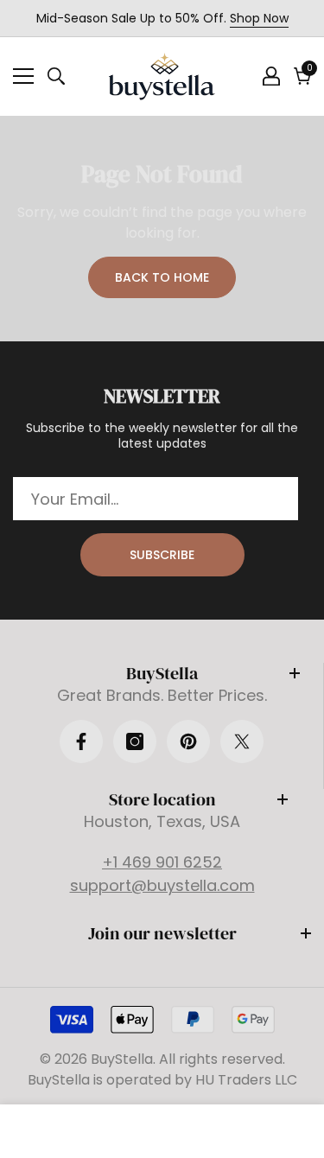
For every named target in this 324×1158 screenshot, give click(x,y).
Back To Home (162, 277)
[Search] (56, 76)
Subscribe (162, 554)
